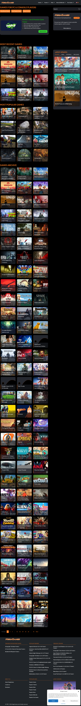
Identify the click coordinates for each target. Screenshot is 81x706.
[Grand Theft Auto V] (8, 113)
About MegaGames (9, 682)
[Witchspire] (8, 620)
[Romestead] (24, 606)
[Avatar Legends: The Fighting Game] (8, 369)
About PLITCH (43, 31)
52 (25, 631)
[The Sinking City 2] (40, 94)
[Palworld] (8, 141)
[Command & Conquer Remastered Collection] (8, 453)
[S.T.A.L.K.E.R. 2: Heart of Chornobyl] (24, 127)
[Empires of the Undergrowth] (24, 52)
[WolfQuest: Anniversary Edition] (40, 341)
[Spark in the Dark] (40, 299)
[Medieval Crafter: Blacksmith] (40, 229)
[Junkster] (24, 411)
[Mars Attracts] (24, 481)
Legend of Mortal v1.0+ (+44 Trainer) (37, 646)
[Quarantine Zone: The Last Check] (8, 94)
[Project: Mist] (8, 467)
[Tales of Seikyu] (24, 453)
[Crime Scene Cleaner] (24, 578)
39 (22, 631)
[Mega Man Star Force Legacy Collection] (8, 592)
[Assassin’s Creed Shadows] (40, 113)
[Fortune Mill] (40, 606)
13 (17, 631)
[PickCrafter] (40, 481)
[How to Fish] (8, 229)
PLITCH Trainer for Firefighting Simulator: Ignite (40, 662)
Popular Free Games (33, 697)
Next (37, 631)
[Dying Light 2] (40, 155)
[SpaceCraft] (40, 564)
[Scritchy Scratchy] (24, 271)
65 (28, 631)
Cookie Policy (63, 703)
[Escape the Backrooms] (8, 271)
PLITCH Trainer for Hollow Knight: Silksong (39, 667)
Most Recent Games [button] (5, 11)
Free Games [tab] (76, 54)
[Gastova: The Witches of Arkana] (40, 508)
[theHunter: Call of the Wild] (24, 155)
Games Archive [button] (26, 11)
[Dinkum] (8, 313)
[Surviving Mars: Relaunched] (8, 66)
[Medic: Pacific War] (40, 494)
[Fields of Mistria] (24, 299)
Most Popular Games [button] (16, 11)
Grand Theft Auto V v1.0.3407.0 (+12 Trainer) (63, 674)
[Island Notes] (24, 229)
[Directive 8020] (40, 439)
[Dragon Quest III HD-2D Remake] (8, 383)
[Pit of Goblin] (40, 285)
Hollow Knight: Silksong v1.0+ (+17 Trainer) (39, 653)
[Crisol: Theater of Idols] (8, 243)
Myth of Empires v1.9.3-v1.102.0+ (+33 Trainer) (64, 659)
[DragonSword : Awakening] (40, 369)
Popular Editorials (33, 694)
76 (33, 631)
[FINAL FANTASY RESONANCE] (40, 620)
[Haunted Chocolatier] (8, 522)
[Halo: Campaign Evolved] (24, 369)
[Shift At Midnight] (40, 355)
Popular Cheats (32, 689)
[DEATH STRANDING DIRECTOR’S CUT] (8, 578)
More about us (67, 28)
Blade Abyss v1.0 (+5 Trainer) (59, 671)
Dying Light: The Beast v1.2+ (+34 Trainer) (38, 655)
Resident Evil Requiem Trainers (12, 651)
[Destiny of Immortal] (40, 80)
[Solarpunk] (24, 620)
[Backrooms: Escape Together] (40, 411)
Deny (64, 700)
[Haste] (8, 494)
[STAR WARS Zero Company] (8, 257)
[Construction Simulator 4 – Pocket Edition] (24, 94)
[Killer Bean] (8, 508)
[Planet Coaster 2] (40, 52)
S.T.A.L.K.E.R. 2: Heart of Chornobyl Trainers (15, 649)
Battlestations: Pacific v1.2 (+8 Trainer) (38, 674)
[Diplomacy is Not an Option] (24, 536)
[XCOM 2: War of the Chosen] (40, 578)
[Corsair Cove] (40, 313)
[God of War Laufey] (40, 592)
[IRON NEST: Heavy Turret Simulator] (8, 285)
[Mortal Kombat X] (8, 155)
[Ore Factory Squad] (24, 327)
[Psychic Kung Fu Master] (24, 285)
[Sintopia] (24, 66)
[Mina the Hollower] (40, 467)
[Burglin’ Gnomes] (8, 606)
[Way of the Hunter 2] (40, 550)
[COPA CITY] (8, 564)
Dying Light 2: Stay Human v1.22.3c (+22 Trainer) (64, 650)
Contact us (7, 684)
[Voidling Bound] (24, 564)
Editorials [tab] (68, 54)
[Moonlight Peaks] (40, 425)
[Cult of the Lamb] (8, 299)
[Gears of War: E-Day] (40, 522)
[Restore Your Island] (40, 327)
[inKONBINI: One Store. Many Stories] (24, 494)
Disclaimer (7, 687)
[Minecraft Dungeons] (8, 550)
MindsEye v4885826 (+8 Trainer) (36, 664)
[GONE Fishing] (8, 80)
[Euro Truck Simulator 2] (8, 127)
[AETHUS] (40, 66)
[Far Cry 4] (40, 141)
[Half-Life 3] (8, 439)
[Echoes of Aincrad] (24, 397)
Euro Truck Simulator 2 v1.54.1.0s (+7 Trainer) (63, 666)
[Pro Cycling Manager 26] (8, 411)
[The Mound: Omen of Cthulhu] (40, 397)
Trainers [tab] (57, 54)
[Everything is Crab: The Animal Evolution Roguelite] (40, 453)
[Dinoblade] (24, 313)
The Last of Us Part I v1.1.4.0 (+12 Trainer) (62, 657)
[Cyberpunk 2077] (24, 113)
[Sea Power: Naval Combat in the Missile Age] (24, 550)
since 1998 (76, 17)
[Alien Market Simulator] (24, 508)
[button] (78, 691)
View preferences (74, 700)
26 (20, 631)
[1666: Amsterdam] (40, 257)
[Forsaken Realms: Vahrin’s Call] (8, 327)
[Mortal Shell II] (24, 257)
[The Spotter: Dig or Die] (8, 425)
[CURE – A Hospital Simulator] (24, 425)
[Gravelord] (24, 592)
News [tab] (62, 54)
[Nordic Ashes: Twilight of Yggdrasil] (24, 522)
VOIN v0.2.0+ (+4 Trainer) (59, 668)
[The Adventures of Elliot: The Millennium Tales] (24, 243)
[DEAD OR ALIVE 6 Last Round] (40, 383)
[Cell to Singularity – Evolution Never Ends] (24, 341)
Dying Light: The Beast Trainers (12, 646)
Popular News (32, 692)
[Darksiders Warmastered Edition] (8, 52)
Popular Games (32, 682)
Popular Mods (32, 687)
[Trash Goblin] (24, 80)
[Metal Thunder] (24, 467)
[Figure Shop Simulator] (40, 536)
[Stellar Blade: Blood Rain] (8, 341)
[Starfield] (24, 141)
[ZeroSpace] (8, 355)
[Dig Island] (8, 481)
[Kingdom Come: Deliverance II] (40, 127)
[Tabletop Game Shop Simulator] (8, 536)
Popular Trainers (33, 684)
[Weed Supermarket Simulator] (8, 397)
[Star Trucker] (24, 383)
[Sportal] (24, 439)
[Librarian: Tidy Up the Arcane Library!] (40, 243)
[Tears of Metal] (24, 355)
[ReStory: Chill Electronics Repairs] (40, 271)
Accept (53, 700)
